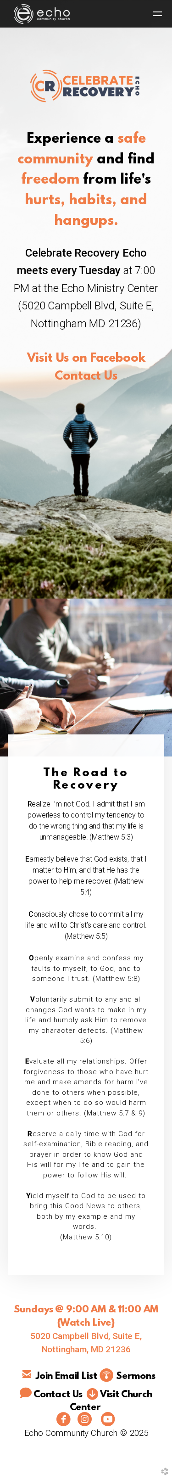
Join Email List (66, 1376)
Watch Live (85, 1323)
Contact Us (86, 376)
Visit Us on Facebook (86, 358)
